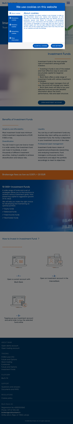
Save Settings (57, 46)
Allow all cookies (40, 46)
